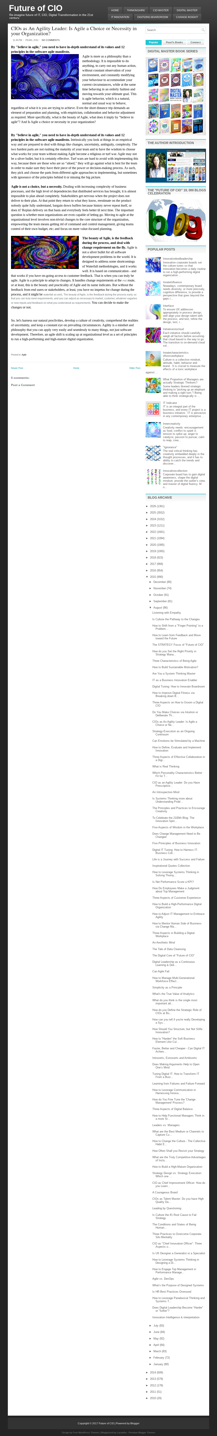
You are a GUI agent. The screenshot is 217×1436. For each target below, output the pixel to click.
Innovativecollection (175, 470)
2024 (153, 519)
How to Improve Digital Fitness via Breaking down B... (173, 694)
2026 (153, 506)
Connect (196, 42)
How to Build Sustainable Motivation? (175, 667)
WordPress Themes (88, 1432)
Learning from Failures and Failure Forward (178, 1083)
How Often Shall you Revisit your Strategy (178, 1150)
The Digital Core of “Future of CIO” (173, 955)
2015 (153, 576)
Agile (24, 354)
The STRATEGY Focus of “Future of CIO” (178, 644)
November (160, 588)
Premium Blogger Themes (142, 1432)
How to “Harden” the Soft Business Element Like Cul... (173, 1040)
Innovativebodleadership (178, 258)
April (156, 1344)
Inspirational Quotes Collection (171, 865)
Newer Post (17, 368)
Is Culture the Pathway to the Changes (176, 619)
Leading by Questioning (166, 1208)
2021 (153, 538)
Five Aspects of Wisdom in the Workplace (178, 827)
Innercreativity (171, 423)
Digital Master (187, 10)
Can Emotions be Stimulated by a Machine (178, 740)
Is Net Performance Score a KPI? (173, 881)
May (156, 1338)
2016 (153, 570)
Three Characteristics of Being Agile (174, 660)
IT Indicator (170, 402)
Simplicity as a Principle (167, 987)
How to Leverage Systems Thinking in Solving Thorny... (175, 874)
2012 (153, 1385)
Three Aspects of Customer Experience (176, 897)
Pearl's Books (174, 42)
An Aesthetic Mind (163, 942)
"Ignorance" (170, 447)
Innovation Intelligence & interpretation (175, 1317)
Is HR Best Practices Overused (171, 1291)
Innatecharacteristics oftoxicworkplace (176, 354)
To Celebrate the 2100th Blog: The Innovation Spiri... (173, 819)
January (158, 1364)
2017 (153, 563)
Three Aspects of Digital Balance (172, 1109)
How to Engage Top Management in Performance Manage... (174, 1271)
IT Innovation (120, 17)
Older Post (134, 368)
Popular (153, 42)
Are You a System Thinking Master (173, 673)
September (160, 601)
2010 (153, 1398)
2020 (153, 544)
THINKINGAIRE (136, 10)
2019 (153, 551)
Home (115, 10)
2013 (153, 1378)
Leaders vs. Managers (166, 1125)
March (157, 1351)
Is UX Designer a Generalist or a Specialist (178, 1253)
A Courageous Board (165, 1192)
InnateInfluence (172, 282)
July (156, 1325)
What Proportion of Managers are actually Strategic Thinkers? (183, 381)
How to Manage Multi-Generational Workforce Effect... (173, 979)
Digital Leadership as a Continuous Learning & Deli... (173, 963)
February (159, 1357)
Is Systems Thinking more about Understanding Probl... (172, 800)
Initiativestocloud (173, 329)
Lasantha (122, 1432)
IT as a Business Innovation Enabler (174, 680)
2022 (153, 531)
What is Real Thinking (165, 766)
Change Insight (187, 17)
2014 (153, 1372)
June (156, 1332)
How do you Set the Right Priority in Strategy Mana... (174, 653)
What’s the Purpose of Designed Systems (178, 1285)
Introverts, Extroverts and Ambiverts (174, 1058)
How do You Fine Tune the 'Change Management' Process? (173, 1101)
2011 (153, 1391)
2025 (153, 512)
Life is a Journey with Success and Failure (178, 859)
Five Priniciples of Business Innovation (176, 843)
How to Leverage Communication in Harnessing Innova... (174, 1091)
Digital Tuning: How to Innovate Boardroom (178, 686)
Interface (168, 305)
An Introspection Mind (165, 792)
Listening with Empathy (166, 612)
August (158, 607)
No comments (51, 40)
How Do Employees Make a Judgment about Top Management (175, 890)
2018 (153, 557)
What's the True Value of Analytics (173, 993)
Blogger (134, 1423)
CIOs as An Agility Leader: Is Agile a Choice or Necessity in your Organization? (74, 31)
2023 (153, 525)
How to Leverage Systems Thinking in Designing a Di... (175, 1261)
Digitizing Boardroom (152, 17)
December (160, 582)
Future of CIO (36, 8)
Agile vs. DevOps (163, 1278)
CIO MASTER (161, 10)
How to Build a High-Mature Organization (177, 1166)
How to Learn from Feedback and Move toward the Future (176, 637)
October (158, 594)
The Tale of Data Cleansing (169, 949)
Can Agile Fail (160, 971)
